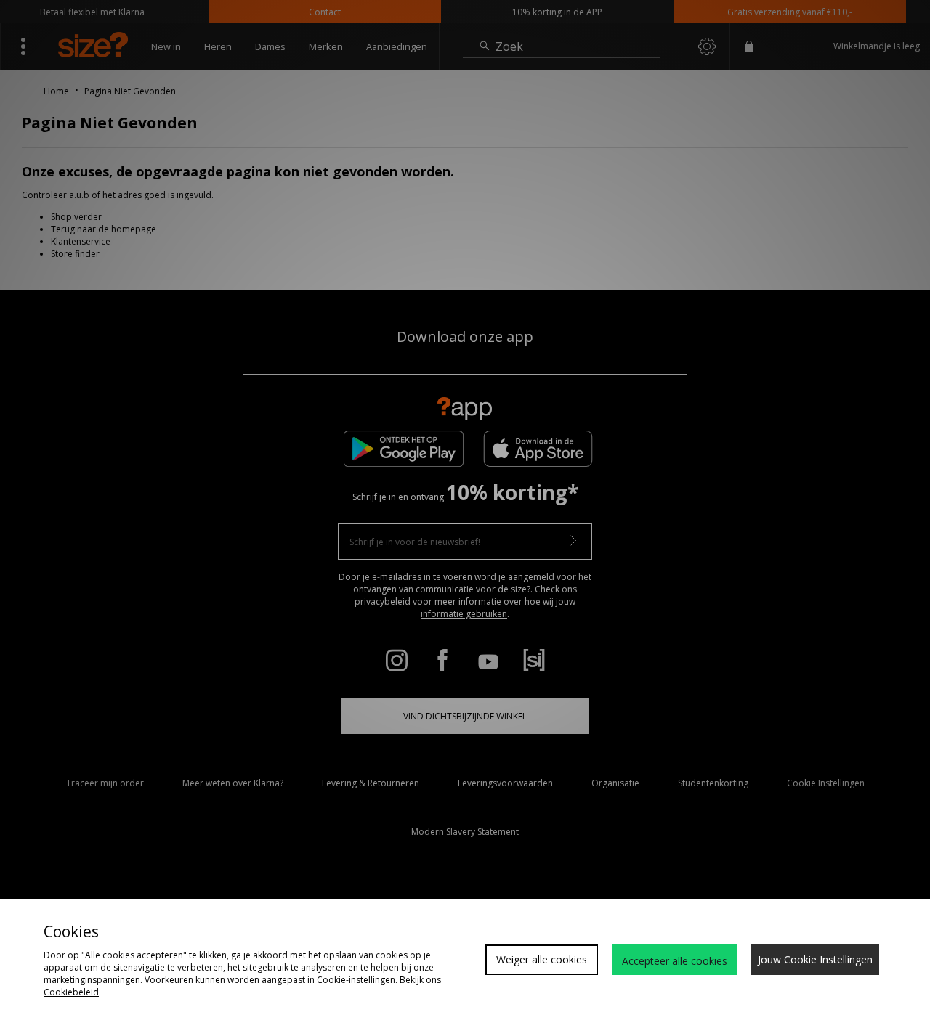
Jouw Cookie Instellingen (815, 959)
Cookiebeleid (71, 992)
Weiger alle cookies (541, 959)
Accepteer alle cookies (674, 961)
